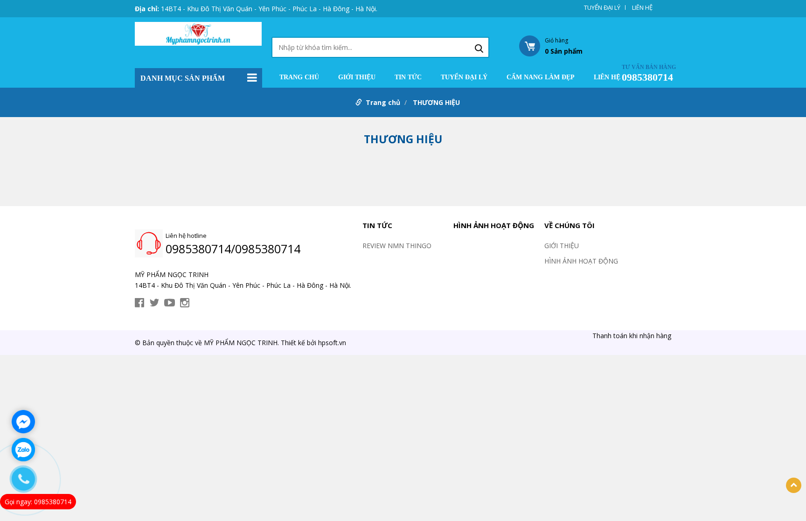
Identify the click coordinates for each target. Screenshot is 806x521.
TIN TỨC (408, 77)
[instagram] (184, 303)
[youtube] (169, 303)
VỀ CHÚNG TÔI (569, 225)
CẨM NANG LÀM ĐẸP (541, 77)
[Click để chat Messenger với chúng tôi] (23, 421)
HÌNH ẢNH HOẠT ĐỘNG (493, 225)
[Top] (793, 485)
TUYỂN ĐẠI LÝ (602, 7)
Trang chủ (299, 77)
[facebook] (139, 303)
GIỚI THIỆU (356, 77)
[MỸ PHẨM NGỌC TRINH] (198, 32)
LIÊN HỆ (642, 7)
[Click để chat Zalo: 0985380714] (23, 449)
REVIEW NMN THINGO (396, 245)
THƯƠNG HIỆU (436, 102)
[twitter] (154, 303)
